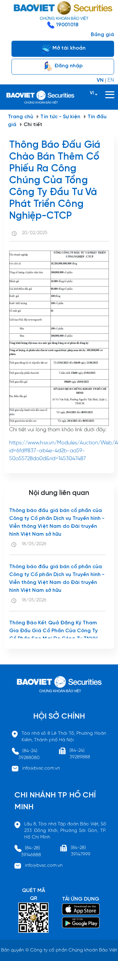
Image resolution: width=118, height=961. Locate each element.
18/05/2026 (34, 544)
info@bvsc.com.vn (41, 768)
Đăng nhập (68, 66)
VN (100, 80)
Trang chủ (20, 117)
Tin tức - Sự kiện (60, 117)
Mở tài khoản (68, 48)
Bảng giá (102, 34)
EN (111, 80)
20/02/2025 (34, 233)
